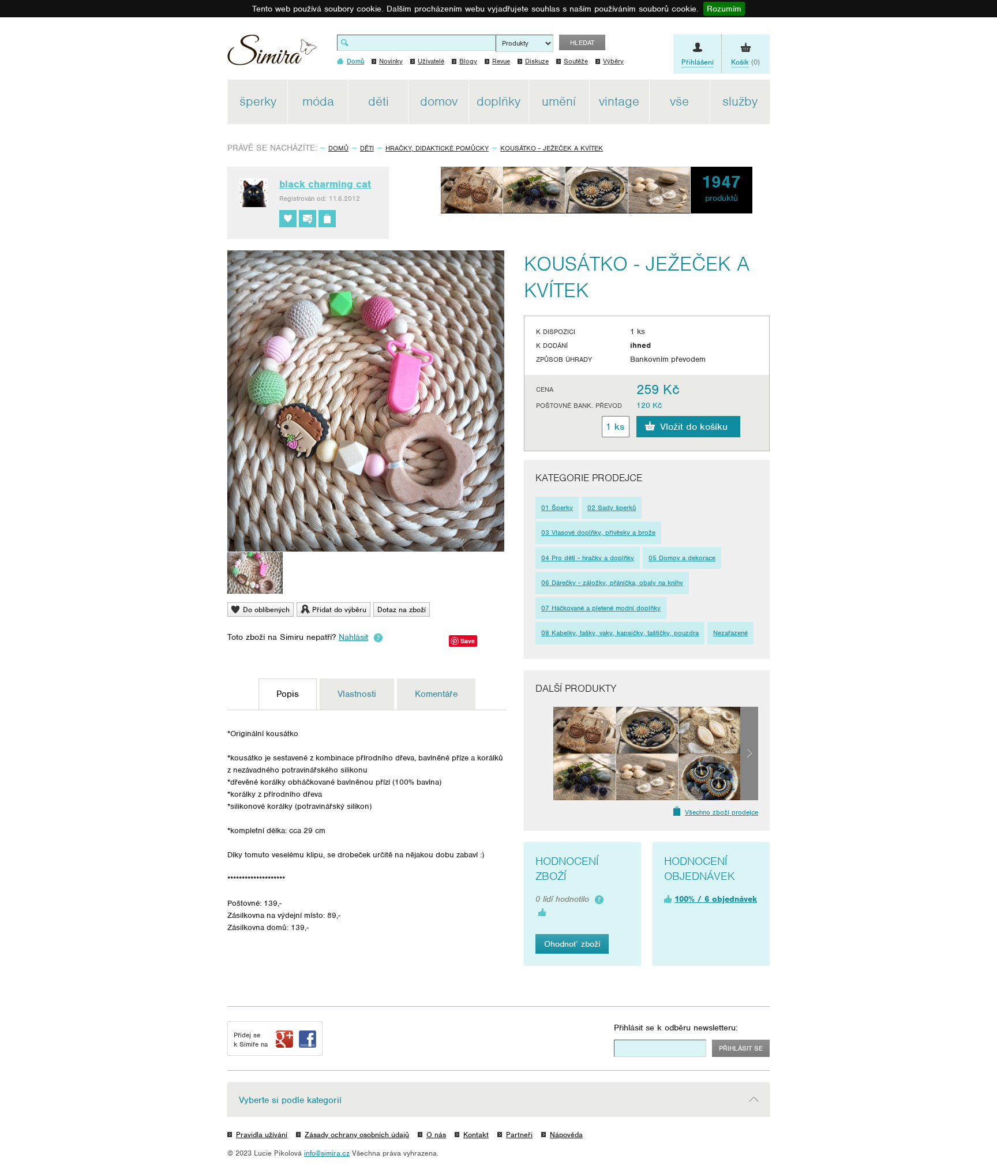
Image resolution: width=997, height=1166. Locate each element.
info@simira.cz (327, 1153)
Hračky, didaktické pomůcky (437, 148)
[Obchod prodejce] (327, 218)
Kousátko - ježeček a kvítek (551, 148)
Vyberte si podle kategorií (290, 1100)
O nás (436, 1134)
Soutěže (576, 61)
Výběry (613, 61)
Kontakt (476, 1134)
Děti (367, 148)
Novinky (391, 61)
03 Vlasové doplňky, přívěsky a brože (598, 532)
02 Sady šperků (611, 507)
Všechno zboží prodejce (721, 812)
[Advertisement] (824, 253)
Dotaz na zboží (401, 609)
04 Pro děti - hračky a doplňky (587, 558)
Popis (287, 694)
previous (544, 753)
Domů (338, 148)
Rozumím (724, 8)
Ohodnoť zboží (572, 944)
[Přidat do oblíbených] (288, 218)
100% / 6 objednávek (715, 899)
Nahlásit (353, 637)
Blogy (468, 61)
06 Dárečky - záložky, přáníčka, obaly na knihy (612, 582)
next (749, 753)
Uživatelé (431, 61)
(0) (745, 62)
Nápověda (566, 1134)
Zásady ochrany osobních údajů (357, 1134)
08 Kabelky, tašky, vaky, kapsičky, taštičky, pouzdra (620, 633)
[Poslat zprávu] (307, 218)
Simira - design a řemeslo (272, 54)
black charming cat (325, 184)
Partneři (519, 1134)
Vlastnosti (357, 694)
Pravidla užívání (261, 1134)
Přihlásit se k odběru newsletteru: (676, 1027)
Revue (501, 61)
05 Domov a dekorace (682, 558)
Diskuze (537, 61)
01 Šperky (557, 507)
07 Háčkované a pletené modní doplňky (601, 608)
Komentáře (436, 694)
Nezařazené (730, 633)
